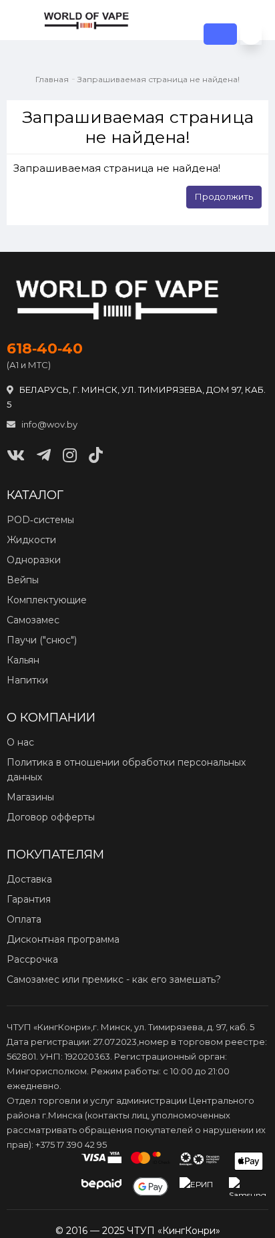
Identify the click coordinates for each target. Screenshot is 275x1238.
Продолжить (224, 196)
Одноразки (34, 560)
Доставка (29, 879)
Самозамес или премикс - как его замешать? (114, 979)
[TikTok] (96, 455)
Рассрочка (32, 959)
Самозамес (33, 620)
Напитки (27, 680)
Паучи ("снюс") (42, 640)
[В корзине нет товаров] (251, 34)
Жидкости (31, 540)
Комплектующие (47, 600)
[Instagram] (70, 455)
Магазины (30, 797)
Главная (52, 79)
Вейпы (23, 580)
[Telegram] (44, 455)
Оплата (24, 919)
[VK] (16, 455)
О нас (20, 742)
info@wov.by (48, 424)
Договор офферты (51, 817)
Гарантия (29, 899)
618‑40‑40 (45, 348)
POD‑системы (40, 520)
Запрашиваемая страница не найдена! (158, 79)
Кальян (23, 660)
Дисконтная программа (63, 939)
